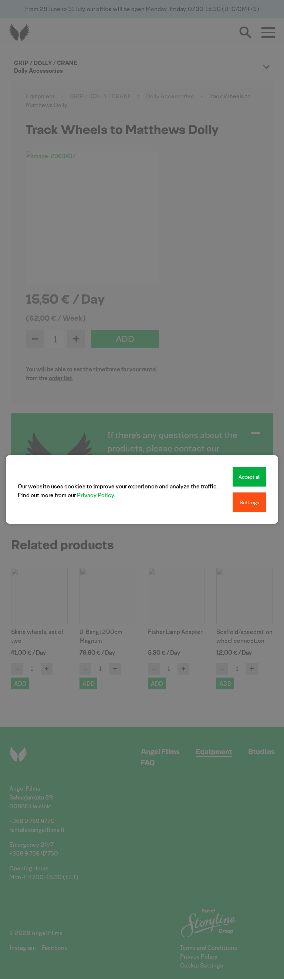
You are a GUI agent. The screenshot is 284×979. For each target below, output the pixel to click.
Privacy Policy (95, 494)
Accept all (249, 477)
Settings (249, 502)
